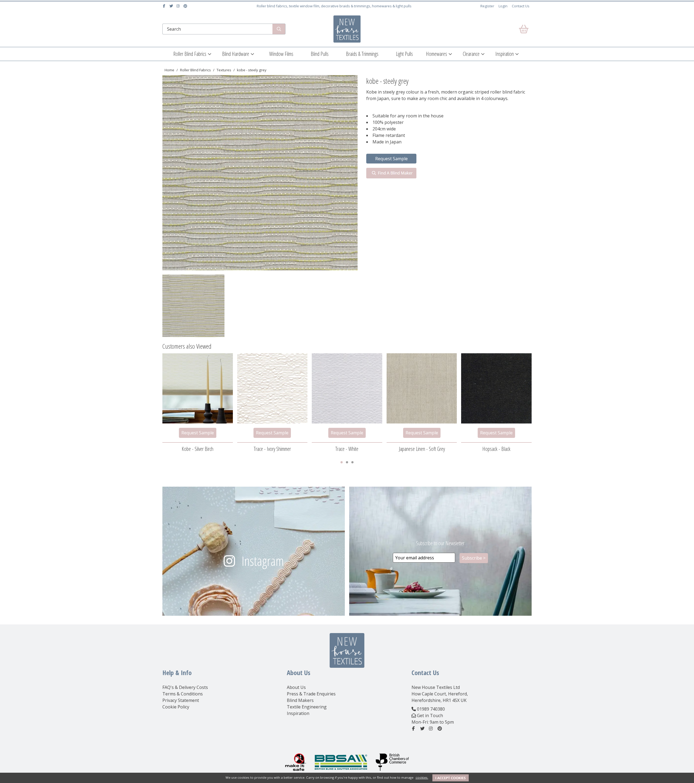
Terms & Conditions (182, 694)
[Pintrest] (186, 6)
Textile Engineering (307, 707)
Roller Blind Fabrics (189, 53)
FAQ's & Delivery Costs (185, 687)
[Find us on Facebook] (164, 6)
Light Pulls (404, 53)
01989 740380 (431, 709)
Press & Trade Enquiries (311, 694)
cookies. (422, 777)
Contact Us (520, 6)
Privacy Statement (180, 700)
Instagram (263, 561)
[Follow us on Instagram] (178, 6)
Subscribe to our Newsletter (440, 543)
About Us (296, 687)
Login (503, 6)
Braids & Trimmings (362, 53)
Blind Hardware (235, 53)
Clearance (471, 53)
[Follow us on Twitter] (171, 6)
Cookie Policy (175, 707)
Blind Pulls (320, 53)
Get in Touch (430, 715)
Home (169, 70)
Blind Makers (300, 700)
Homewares (436, 53)
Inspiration (504, 53)
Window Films (281, 53)
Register (487, 6)
